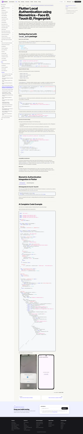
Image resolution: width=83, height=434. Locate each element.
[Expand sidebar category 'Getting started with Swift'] (13, 44)
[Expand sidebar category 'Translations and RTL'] (13, 19)
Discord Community (39, 427)
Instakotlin (50, 426)
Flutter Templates (14, 426)
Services (35, 1)
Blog (19, 1)
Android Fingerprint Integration (71, 11)
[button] (7, 29)
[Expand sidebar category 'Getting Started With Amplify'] (13, 38)
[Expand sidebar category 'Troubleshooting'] (13, 60)
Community (27, 1)
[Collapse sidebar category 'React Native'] (13, 6)
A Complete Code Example (70, 13)
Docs (16, 1)
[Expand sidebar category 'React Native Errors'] (13, 24)
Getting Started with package (71, 6)
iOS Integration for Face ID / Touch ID (72, 10)
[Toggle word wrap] (52, 86)
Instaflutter (50, 423)
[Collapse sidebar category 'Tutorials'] (13, 72)
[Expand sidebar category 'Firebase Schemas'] (13, 36)
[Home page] (20, 5)
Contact (37, 426)
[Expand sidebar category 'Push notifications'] (13, 15)
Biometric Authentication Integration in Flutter (71, 8)
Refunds (62, 426)
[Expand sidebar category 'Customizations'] (13, 22)
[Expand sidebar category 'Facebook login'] (13, 14)
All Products (13, 422)
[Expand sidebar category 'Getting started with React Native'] (13, 8)
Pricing (39, 1)
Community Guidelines (27, 427)
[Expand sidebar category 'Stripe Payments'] (13, 17)
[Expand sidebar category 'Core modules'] (13, 21)
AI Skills (31, 1)
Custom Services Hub (39, 423)
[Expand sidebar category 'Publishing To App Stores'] (13, 26)
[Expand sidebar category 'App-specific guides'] (13, 28)
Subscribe (64, 408)
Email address (43, 406)
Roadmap (22, 1)
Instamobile (50, 422)
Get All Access (77, 1)
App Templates (11, 1)
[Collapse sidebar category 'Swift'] (13, 41)
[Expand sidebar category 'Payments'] (13, 51)
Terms (62, 428)
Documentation (26, 422)
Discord (69, 1)
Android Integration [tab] (30, 182)
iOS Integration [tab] (22, 182)
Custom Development (39, 422)
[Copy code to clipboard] (54, 45)
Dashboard (62, 423)
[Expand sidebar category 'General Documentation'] (13, 34)
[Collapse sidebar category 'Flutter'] (13, 62)
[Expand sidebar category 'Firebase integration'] (13, 12)
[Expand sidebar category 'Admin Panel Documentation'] (13, 33)
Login (73, 1)
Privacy (62, 427)
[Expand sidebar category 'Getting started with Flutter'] (13, 63)
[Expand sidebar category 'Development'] (13, 10)
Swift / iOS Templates (15, 427)
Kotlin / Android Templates (16, 428)
